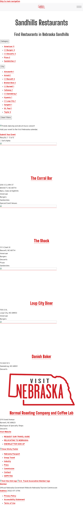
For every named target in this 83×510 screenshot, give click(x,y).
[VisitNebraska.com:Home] (41, 7)
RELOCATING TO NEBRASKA (16, 440)
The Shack (41, 240)
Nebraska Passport (12, 454)
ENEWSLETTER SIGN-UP (14, 444)
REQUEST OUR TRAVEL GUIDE (17, 437)
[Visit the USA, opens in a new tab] (9, 481)
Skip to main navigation (10, 1)
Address (3, 491)
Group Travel (9, 458)
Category (4, 41)
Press (6, 465)
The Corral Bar (41, 178)
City (2, 67)
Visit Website (5, 432)
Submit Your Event (8, 135)
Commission (9, 469)
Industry (7, 461)
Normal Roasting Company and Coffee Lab (41, 413)
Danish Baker (41, 356)
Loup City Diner (41, 303)
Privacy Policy (10, 496)
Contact (7, 472)
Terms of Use (9, 503)
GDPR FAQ (8, 476)
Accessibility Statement (14, 500)
